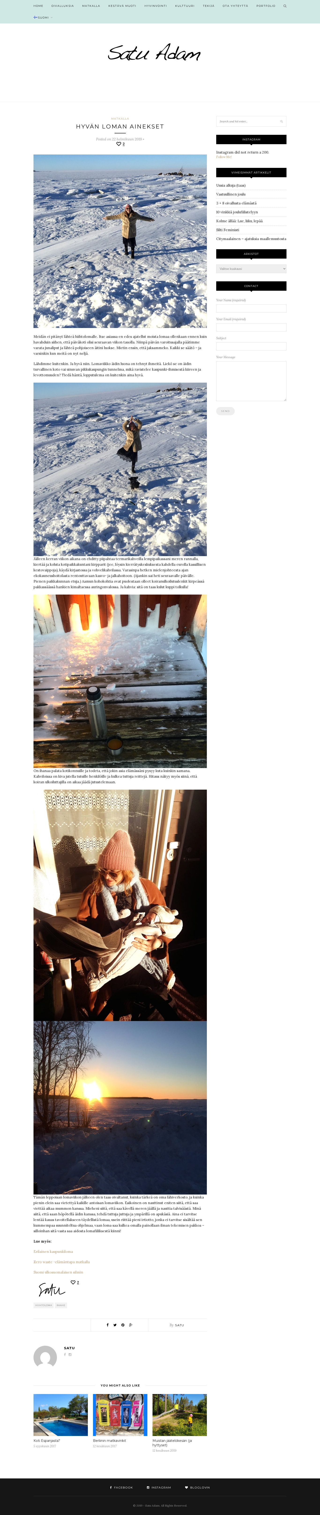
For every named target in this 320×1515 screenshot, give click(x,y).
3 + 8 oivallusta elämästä (236, 203)
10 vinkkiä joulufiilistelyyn (237, 212)
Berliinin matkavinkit (109, 1441)
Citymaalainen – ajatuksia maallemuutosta (251, 239)
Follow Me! (224, 157)
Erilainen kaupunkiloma (53, 1251)
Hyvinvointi (156, 6)
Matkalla (91, 6)
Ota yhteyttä (235, 6)
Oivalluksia (63, 6)
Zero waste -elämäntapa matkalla (61, 1262)
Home (38, 6)
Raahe (61, 1305)
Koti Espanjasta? (46, 1441)
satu (179, 1325)
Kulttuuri (185, 6)
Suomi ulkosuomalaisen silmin (58, 1272)
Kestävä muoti (122, 6)
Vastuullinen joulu (231, 194)
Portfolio (266, 6)
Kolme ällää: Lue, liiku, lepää (239, 221)
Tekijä (209, 6)
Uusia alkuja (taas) (231, 185)
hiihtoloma (43, 1305)
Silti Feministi (227, 230)
